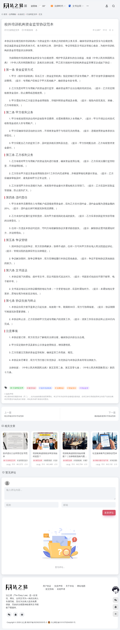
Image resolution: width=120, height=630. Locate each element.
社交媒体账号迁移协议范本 (104, 453)
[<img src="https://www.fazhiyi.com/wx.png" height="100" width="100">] (9, 614)
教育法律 (39, 460)
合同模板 (12, 14)
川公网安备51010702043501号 (63, 622)
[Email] (22, 614)
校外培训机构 (28, 41)
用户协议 (47, 585)
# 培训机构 (78, 460)
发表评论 (109, 512)
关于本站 (70, 585)
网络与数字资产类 (101, 460)
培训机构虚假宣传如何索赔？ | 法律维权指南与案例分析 (75, 456)
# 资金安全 (71, 388)
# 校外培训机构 (45, 388)
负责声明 (58, 585)
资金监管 (44, 41)
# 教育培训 (31, 388)
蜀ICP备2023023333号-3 (37, 622)
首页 (5, 14)
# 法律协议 (59, 388)
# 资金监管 (84, 388)
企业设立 (21, 14)
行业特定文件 (31, 14)
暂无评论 (10, 472)
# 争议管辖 (114, 460)
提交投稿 (50, 588)
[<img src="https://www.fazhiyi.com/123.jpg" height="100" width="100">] (15, 614)
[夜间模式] (116, 614)
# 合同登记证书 (22, 460)
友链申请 (61, 588)
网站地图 (81, 585)
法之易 (23, 622)
